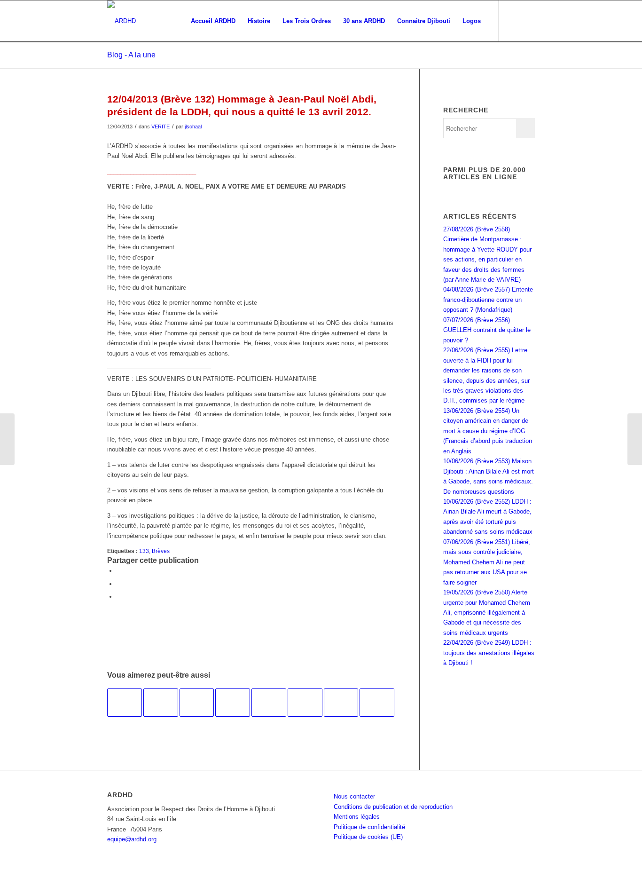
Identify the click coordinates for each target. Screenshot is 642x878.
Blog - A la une (131, 55)
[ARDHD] (121, 21)
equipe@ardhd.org (132, 839)
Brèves (161, 551)
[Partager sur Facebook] (119, 570)
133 (144, 551)
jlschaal (193, 126)
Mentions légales (357, 816)
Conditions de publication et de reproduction (393, 806)
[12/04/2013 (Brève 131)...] (7, 439)
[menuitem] (213, 21)
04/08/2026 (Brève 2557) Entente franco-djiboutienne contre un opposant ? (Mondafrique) (488, 299)
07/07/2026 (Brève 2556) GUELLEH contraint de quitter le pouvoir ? (487, 330)
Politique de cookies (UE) (368, 836)
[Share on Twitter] (119, 596)
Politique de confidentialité (369, 827)
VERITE (160, 126)
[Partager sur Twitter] (119, 583)
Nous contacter (354, 796)
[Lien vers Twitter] (528, 21)
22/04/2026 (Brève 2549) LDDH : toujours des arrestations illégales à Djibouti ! (488, 652)
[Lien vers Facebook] (514, 21)
